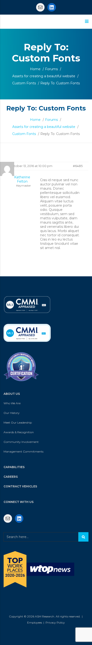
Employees (34, 622)
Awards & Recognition (19, 432)
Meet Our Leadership (18, 422)
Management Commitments (23, 451)
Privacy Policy (55, 622)
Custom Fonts (24, 83)
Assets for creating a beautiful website (43, 76)
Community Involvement (21, 442)
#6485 (78, 166)
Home (35, 69)
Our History (12, 413)
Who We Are (12, 403)
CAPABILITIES (14, 467)
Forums (51, 69)
